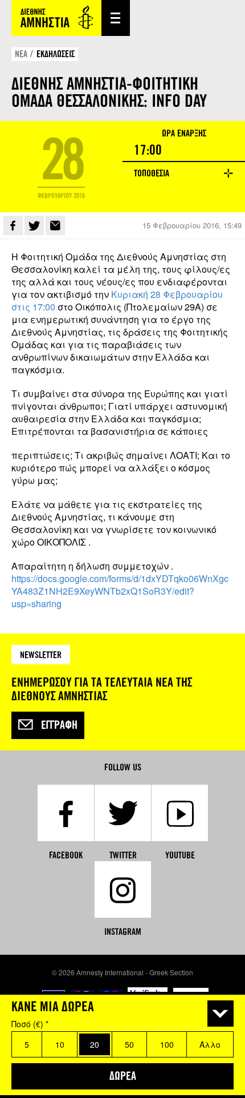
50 (129, 1044)
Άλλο (209, 1044)
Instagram (122, 931)
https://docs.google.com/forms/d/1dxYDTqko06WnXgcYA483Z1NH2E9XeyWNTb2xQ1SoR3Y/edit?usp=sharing (119, 591)
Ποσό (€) (29, 1024)
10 (59, 1044)
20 (94, 1044)
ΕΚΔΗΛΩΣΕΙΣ (55, 54)
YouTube (180, 855)
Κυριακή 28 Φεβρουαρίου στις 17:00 (117, 300)
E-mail (55, 225)
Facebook (13, 225)
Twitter (34, 225)
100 (167, 1044)
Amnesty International (56, 18)
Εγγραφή (59, 725)
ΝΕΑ (21, 54)
